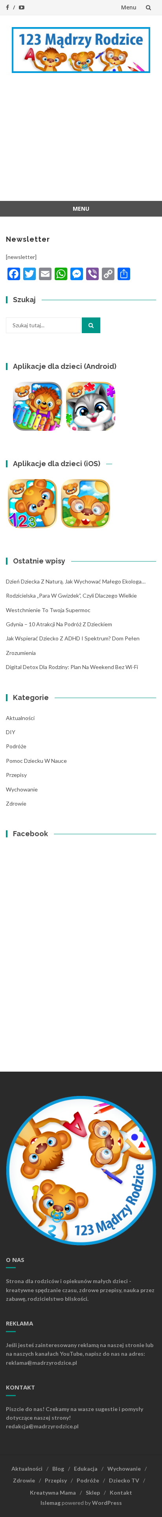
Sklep (93, 1492)
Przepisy (16, 774)
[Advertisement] (81, 143)
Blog (58, 1468)
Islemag (50, 1502)
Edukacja (86, 1468)
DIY (10, 732)
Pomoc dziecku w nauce (36, 760)
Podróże (16, 746)
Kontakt (121, 1492)
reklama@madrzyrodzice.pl (41, 1362)
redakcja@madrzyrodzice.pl (42, 1426)
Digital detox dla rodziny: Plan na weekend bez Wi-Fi (72, 667)
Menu (128, 7)
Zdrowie (16, 803)
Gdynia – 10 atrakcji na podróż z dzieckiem (59, 624)
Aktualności (20, 718)
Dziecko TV (124, 1480)
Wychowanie (22, 789)
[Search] (91, 325)
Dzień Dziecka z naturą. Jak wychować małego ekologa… (75, 581)
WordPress (107, 1502)
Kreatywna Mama (53, 1492)
